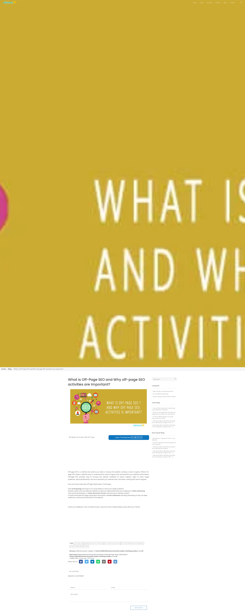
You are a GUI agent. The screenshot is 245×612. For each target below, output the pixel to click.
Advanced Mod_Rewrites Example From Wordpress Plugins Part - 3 (163, 421)
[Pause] (135, 437)
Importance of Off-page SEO (94, 543)
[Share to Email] (104, 561)
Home (195, 2)
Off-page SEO (78, 543)
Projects (218, 2)
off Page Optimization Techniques (132, 543)
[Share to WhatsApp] (98, 561)
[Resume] (138, 437)
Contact (232, 2)
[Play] (132, 437)
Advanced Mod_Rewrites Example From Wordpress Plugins (163, 447)
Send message (138, 607)
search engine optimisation (79, 546)
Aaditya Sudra (74, 558)
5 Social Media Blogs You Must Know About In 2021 (162, 417)
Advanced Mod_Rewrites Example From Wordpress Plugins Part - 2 (163, 426)
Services (209, 2)
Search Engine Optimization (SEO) (164, 396)
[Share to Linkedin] (92, 561)
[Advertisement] (108, 457)
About (202, 2)
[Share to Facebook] (81, 561)
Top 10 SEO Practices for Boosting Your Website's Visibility (163, 409)
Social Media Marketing (160, 394)
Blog (225, 2)
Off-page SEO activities (112, 543)
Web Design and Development (163, 391)
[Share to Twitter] (87, 561)
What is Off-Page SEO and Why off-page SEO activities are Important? (164, 413)
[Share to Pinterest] (109, 561)
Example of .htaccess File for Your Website (163, 439)
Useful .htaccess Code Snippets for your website (164, 443)
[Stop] (141, 437)
